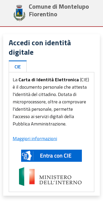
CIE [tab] (18, 66)
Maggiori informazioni (35, 138)
